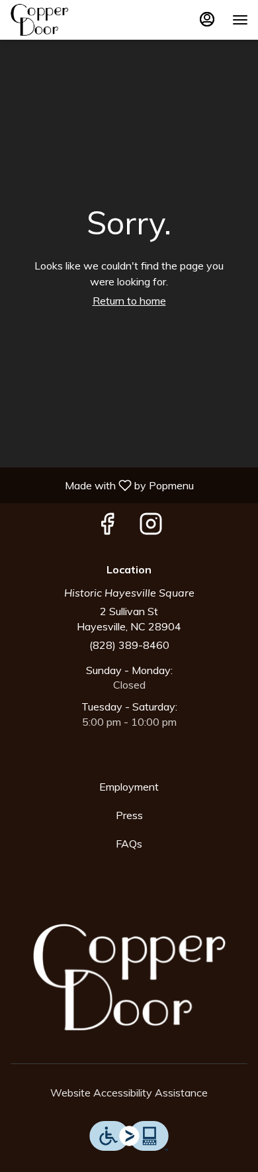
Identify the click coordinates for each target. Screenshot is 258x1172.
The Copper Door (129, 977)
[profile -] (207, 19)
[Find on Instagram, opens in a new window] (151, 527)
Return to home (129, 300)
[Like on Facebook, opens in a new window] (107, 527)
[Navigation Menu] (240, 20)
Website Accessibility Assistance (129, 1092)
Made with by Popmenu (102, 484)
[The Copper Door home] (69, 19)
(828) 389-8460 (129, 645)
